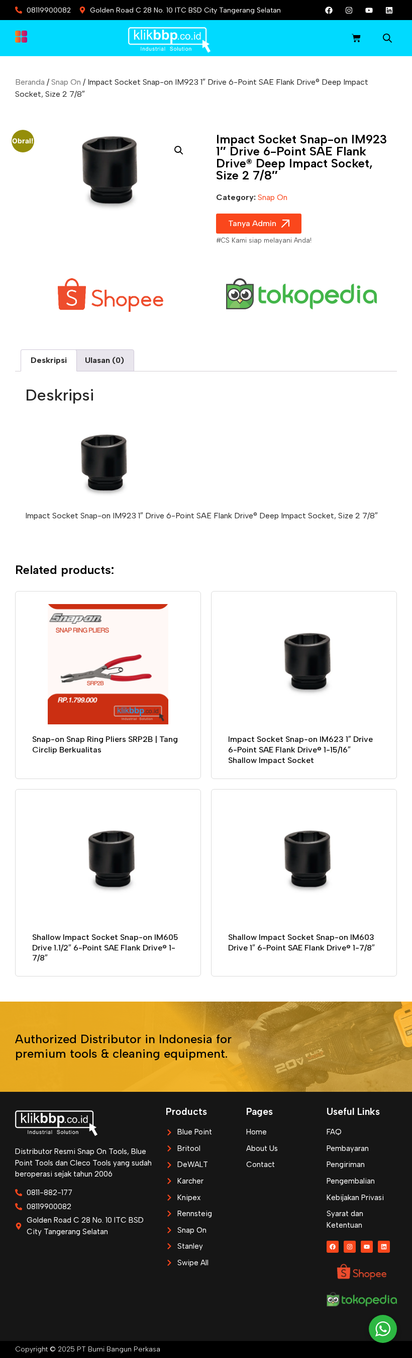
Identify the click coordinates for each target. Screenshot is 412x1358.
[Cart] (356, 38)
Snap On (66, 82)
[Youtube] (369, 10)
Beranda (30, 82)
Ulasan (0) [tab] (104, 360)
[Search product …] (387, 40)
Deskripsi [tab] (49, 360)
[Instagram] (349, 10)
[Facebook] (329, 10)
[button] (179, 150)
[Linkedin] (389, 10)
